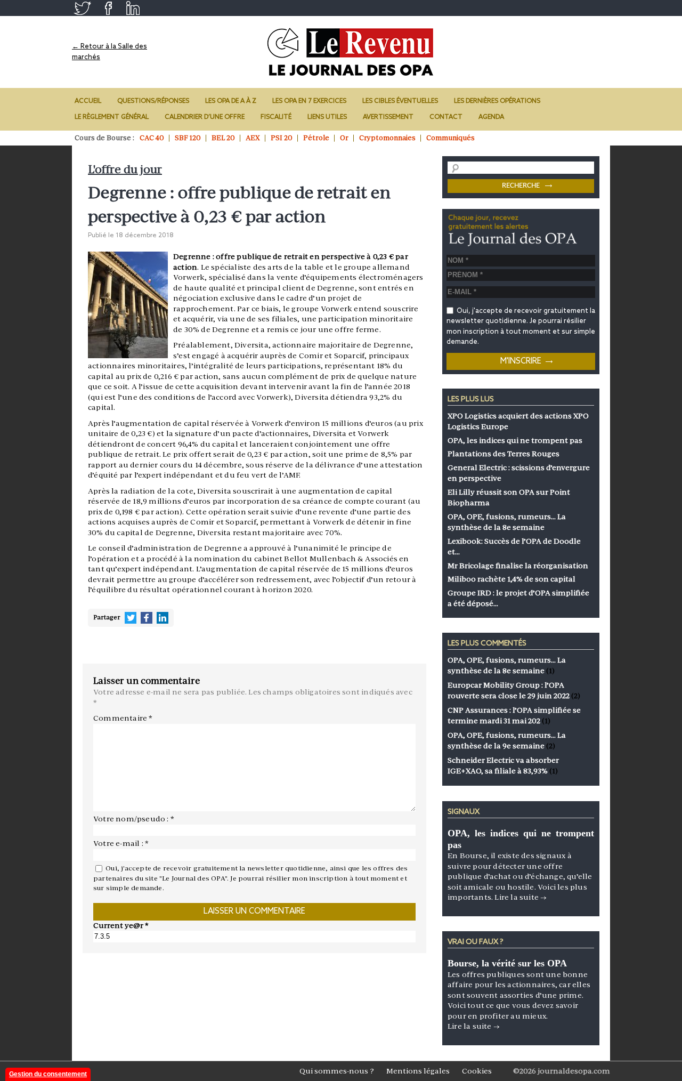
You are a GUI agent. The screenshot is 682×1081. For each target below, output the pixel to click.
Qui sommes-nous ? (336, 1071)
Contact (445, 117)
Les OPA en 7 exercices (309, 101)
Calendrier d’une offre (205, 117)
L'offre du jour (125, 169)
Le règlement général (112, 117)
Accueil (88, 101)
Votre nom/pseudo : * (133, 818)
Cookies (477, 1071)
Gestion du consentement (48, 1074)
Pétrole (316, 138)
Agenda (491, 117)
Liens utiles (327, 117)
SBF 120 (188, 138)
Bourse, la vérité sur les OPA (507, 963)
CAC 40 (152, 138)
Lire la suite (520, 897)
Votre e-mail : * (121, 843)
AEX (253, 138)
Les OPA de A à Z (230, 101)
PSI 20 (282, 138)
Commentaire (123, 718)
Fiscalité (276, 117)
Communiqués (450, 138)
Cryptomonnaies (387, 138)
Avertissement (388, 117)
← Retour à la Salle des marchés (109, 52)
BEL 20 (223, 138)
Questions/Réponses (153, 101)
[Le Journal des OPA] (351, 52)
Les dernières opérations (497, 101)
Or (344, 138)
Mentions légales (418, 1071)
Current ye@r (121, 925)
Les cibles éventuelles (400, 101)
